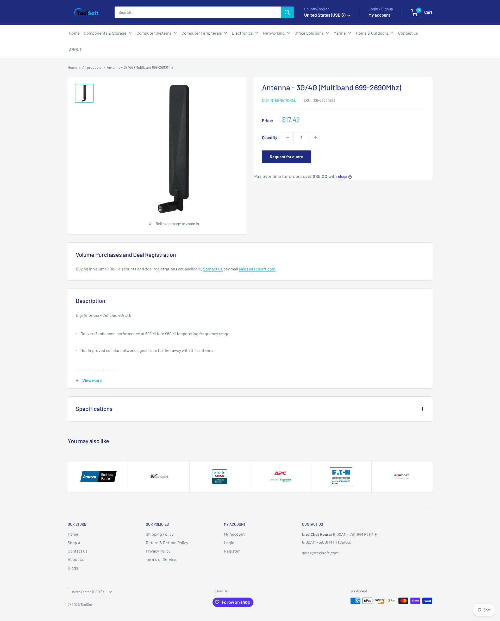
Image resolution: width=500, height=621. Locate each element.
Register (232, 550)
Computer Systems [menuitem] (153, 32)
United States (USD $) (87, 592)
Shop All (75, 542)
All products (92, 67)
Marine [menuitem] (340, 32)
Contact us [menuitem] (408, 32)
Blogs (73, 567)
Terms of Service (161, 559)
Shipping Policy (159, 533)
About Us (76, 559)
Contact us (213, 268)
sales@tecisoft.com (257, 268)
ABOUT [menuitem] (75, 49)
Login (229, 542)
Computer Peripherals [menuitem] (202, 32)
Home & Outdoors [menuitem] (372, 32)
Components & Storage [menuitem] (105, 32)
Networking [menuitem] (274, 32)
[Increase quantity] (315, 137)
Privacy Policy (158, 550)
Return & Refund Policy (167, 542)
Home (72, 67)
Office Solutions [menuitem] (309, 32)
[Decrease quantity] (287, 137)
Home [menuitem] (74, 32)
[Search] (287, 12)
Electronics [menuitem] (242, 32)
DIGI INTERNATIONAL (279, 100)
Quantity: (270, 137)
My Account (234, 533)
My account (379, 14)
